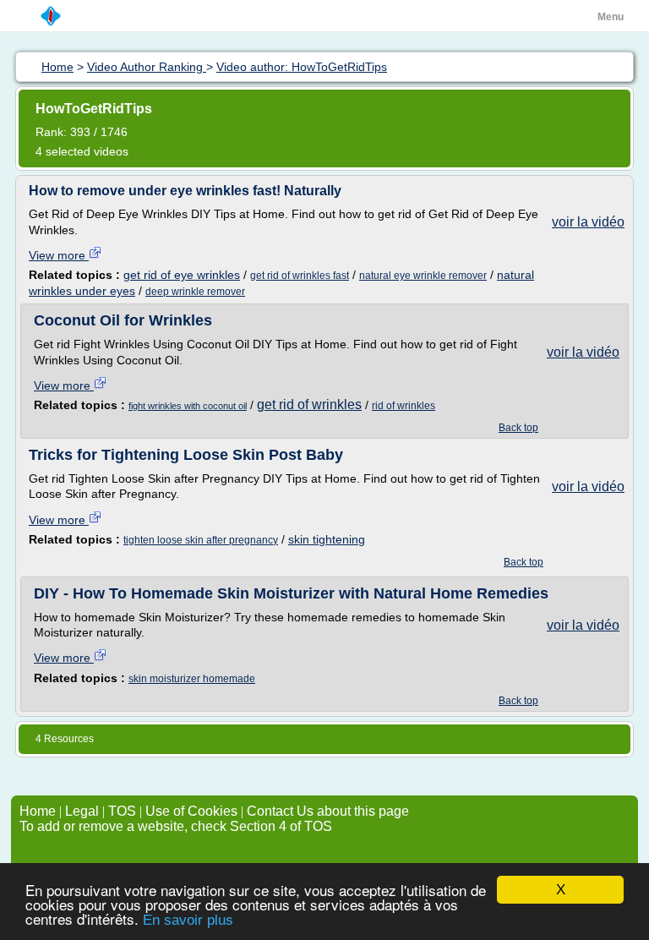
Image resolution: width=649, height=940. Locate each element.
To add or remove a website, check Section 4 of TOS (175, 826)
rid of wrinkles (403, 406)
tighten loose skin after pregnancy (200, 540)
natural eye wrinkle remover (423, 275)
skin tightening (326, 539)
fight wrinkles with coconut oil (187, 406)
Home (37, 811)
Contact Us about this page (328, 811)
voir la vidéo (588, 222)
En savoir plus (188, 920)
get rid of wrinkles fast (299, 275)
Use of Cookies (191, 811)
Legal (82, 811)
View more (59, 255)
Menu (610, 17)
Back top (518, 428)
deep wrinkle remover (195, 292)
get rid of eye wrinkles (181, 274)
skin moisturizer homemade (191, 679)
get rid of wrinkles (309, 404)
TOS (122, 811)
